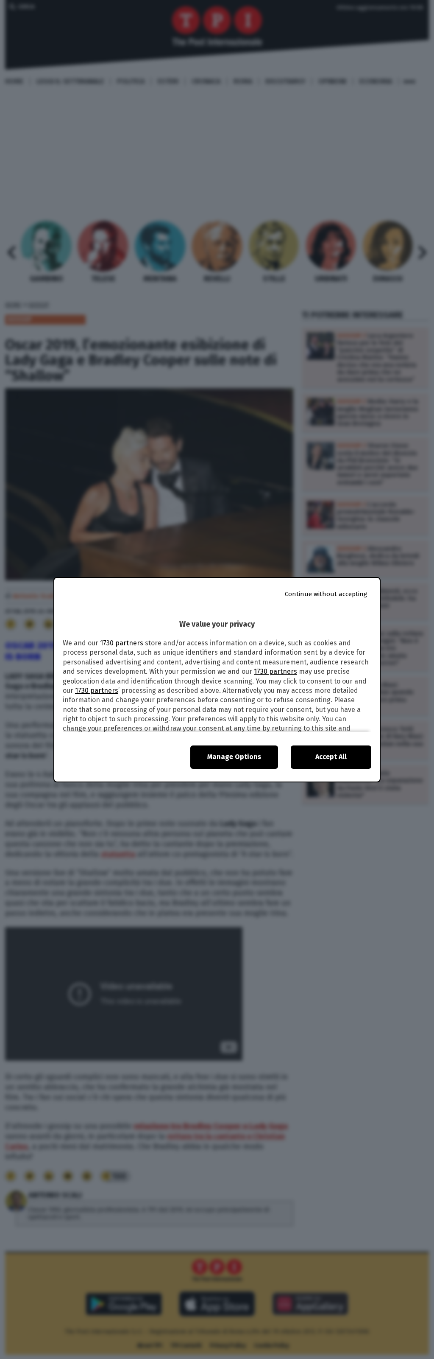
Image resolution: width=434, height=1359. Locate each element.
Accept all (331, 757)
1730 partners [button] (121, 643)
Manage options (234, 757)
